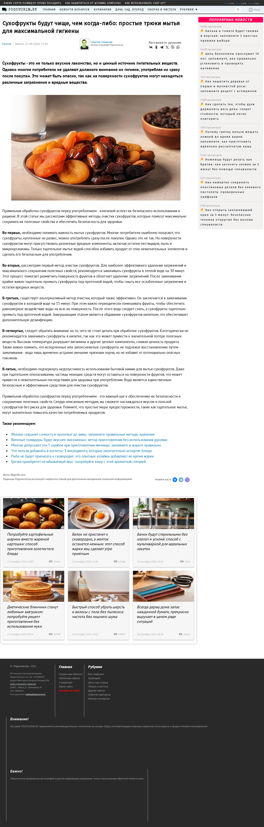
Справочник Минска (70, 674)
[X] (167, 47)
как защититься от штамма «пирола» (93, 3)
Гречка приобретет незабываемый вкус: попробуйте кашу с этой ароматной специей (78, 461)
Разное (6, 44)
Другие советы (96, 690)
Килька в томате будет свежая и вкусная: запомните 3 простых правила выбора (229, 35)
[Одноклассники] (156, 47)
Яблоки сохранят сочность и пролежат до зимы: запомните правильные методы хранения (82, 434)
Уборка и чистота (162, 9)
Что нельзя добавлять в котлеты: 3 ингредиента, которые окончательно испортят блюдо (81, 450)
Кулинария (103, 9)
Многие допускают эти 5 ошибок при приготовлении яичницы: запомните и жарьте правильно (86, 445)
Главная (49, 9)
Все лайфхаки (96, 674)
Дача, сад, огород (129, 9)
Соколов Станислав (101, 42)
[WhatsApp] (178, 47)
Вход (257, 9)
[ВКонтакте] (151, 47)
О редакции (65, 682)
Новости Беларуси (75, 9)
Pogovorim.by (21, 666)
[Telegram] (161, 47)
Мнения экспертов (98, 698)
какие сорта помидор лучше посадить (32, 3)
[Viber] (172, 47)
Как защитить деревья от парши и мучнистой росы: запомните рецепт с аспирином (228, 86)
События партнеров (99, 694)
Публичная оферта (69, 678)
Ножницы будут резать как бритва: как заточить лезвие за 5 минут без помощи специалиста (229, 164)
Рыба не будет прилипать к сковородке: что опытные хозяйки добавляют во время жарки (82, 456)
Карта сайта (66, 686)
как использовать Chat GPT (145, 3)
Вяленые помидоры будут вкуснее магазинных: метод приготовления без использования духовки (89, 439)
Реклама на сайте (69, 690)
